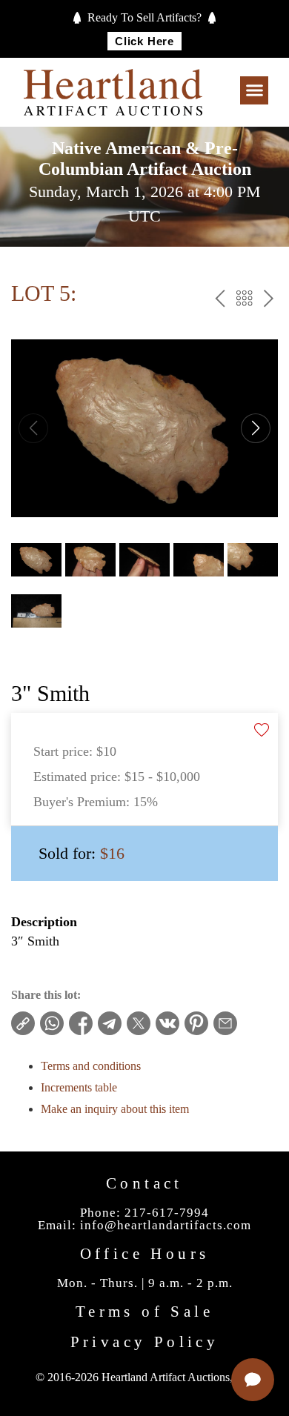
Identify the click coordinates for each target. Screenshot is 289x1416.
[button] (254, 90)
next (268, 300)
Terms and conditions (91, 1066)
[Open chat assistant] (252, 1379)
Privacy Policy (144, 1342)
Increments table (79, 1087)
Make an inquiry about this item (115, 1109)
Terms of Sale (144, 1311)
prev (219, 300)
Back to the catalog (244, 300)
